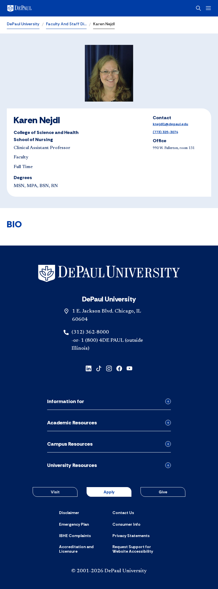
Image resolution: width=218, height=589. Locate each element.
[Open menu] (208, 8)
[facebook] (119, 368)
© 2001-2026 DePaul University (109, 571)
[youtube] (129, 368)
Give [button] (163, 491)
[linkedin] (88, 368)
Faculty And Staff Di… (66, 23)
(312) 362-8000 (90, 332)
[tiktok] (99, 368)
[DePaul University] (51, 8)
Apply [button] (109, 491)
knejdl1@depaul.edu (170, 124)
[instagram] (109, 368)
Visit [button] (55, 491)
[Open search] (198, 8)
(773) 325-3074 (165, 132)
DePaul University (23, 23)
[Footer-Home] (109, 273)
